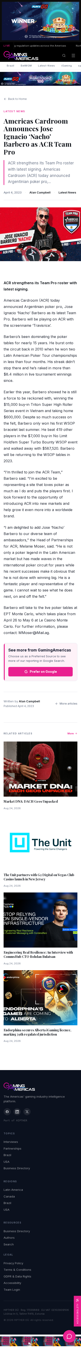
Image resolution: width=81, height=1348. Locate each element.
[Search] (63, 55)
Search (9, 1244)
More (71, 733)
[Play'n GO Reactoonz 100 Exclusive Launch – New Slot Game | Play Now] (40, 79)
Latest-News (46, 65)
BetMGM (26, 65)
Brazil (10, 65)
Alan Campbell (40, 192)
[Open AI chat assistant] (69, 1336)
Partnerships (12, 1148)
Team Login (12, 1289)
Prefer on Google (43, 671)
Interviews (11, 1142)
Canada (9, 1196)
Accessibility (12, 1283)
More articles (68, 703)
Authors (9, 1237)
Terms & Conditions (17, 1269)
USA (6, 1161)
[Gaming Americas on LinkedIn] (17, 1111)
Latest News (67, 192)
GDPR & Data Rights (17, 1276)
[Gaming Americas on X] (27, 1111)
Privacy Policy (13, 1263)
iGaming (66, 65)
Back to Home (17, 99)
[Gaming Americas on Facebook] (7, 1111)
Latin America (13, 1189)
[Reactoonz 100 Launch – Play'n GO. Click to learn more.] (40, 21)
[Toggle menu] (73, 56)
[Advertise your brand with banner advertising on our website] (40, 1341)
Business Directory (17, 1168)
